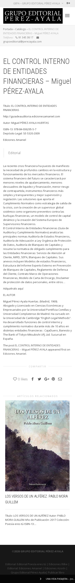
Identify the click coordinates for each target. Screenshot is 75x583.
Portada (8, 29)
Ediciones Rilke (58, 564)
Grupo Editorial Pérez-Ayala (28, 572)
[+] (37, 445)
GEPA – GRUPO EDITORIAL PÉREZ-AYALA (37, 3)
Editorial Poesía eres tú (31, 564)
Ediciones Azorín (55, 568)
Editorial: (11, 564)
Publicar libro (56, 572)
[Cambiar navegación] (67, 15)
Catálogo (20, 29)
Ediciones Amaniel (14, 353)
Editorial (14, 153)
